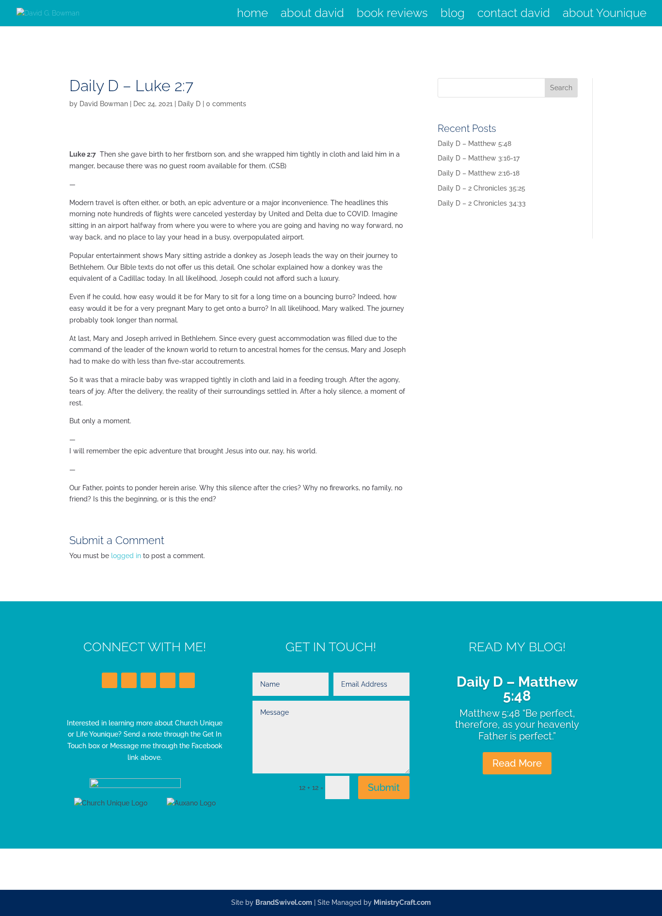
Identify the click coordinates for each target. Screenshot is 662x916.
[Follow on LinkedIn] (148, 680)
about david (312, 15)
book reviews (392, 15)
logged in (126, 556)
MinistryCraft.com (402, 902)
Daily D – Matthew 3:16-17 (479, 158)
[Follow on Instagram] (167, 680)
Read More (517, 763)
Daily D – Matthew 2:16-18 (479, 173)
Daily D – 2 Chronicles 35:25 (481, 188)
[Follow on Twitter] (129, 680)
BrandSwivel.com (283, 902)
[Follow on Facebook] (109, 680)
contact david (513, 15)
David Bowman (103, 104)
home (252, 15)
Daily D (189, 104)
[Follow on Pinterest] (187, 680)
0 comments (226, 104)
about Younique (604, 15)
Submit (384, 787)
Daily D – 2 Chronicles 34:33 (482, 203)
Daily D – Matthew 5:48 (474, 143)
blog (453, 15)
